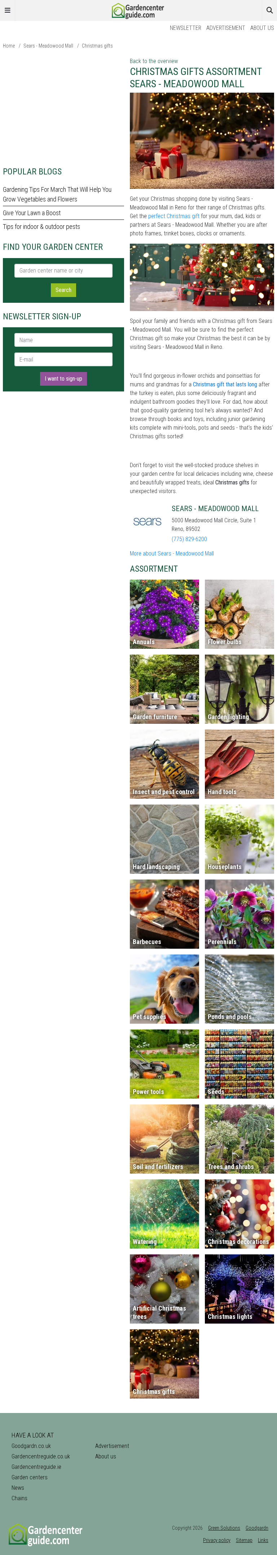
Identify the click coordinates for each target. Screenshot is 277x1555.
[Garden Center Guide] (138, 9)
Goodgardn (257, 1528)
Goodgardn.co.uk (31, 1446)
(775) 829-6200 (189, 539)
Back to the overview (154, 61)
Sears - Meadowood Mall (48, 46)
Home (9, 46)
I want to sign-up (63, 378)
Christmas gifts (97, 46)
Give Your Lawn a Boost (32, 213)
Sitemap (244, 1540)
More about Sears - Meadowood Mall (172, 553)
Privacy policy (216, 1540)
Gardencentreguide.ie (36, 1466)
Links (263, 1540)
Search (63, 290)
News (18, 1487)
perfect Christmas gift (173, 216)
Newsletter (185, 28)
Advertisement (225, 28)
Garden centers (30, 1477)
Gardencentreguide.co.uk (41, 1456)
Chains (19, 1498)
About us (262, 28)
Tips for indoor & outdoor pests (41, 226)
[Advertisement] (63, 107)
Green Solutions (224, 1528)
